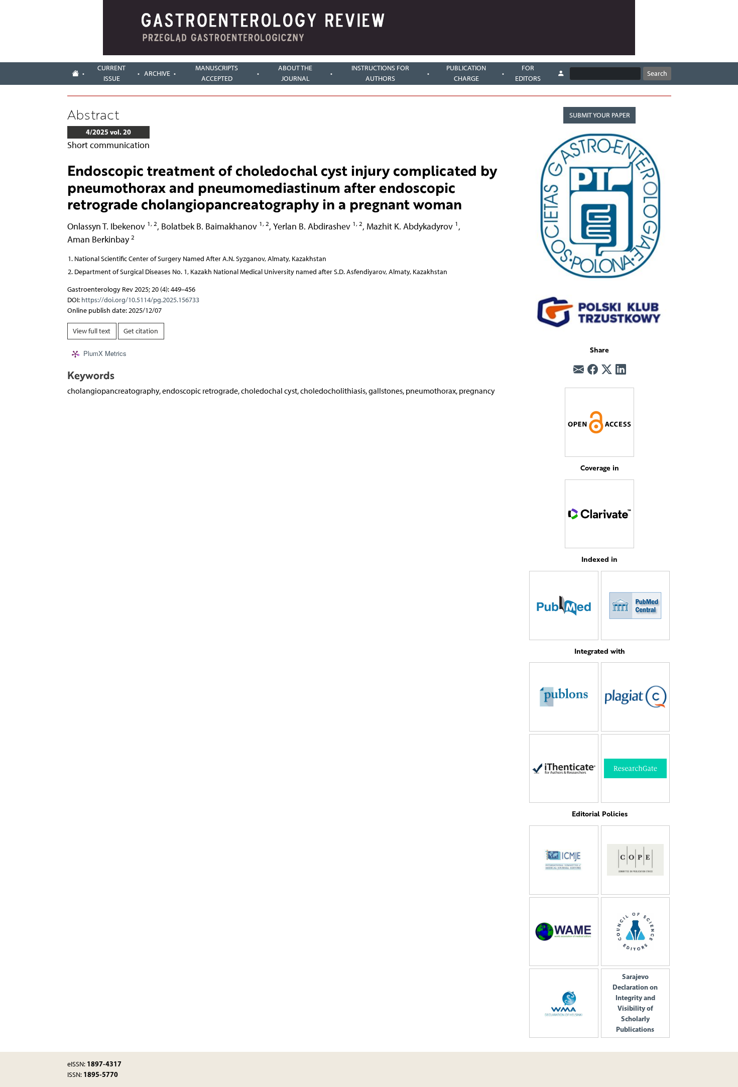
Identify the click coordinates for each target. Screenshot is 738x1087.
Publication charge (466, 73)
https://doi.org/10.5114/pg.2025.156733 (140, 300)
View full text (91, 331)
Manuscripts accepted (216, 73)
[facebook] (592, 369)
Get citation (141, 331)
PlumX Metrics (105, 353)
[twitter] (606, 369)
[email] (578, 369)
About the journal (295, 73)
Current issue (111, 73)
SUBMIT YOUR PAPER (599, 115)
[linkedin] (621, 369)
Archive (157, 73)
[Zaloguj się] (560, 74)
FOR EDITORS (528, 73)
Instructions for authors (380, 73)
